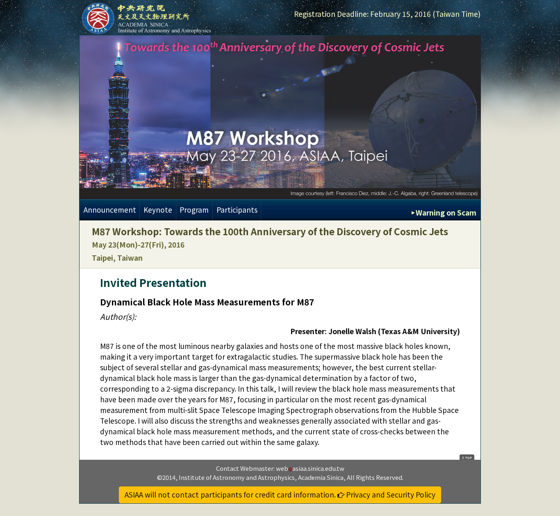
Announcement (110, 209)
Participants (236, 209)
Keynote (157, 209)
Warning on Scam (446, 212)
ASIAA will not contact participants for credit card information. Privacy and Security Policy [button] (280, 494)
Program (194, 209)
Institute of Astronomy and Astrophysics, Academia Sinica (261, 477)
